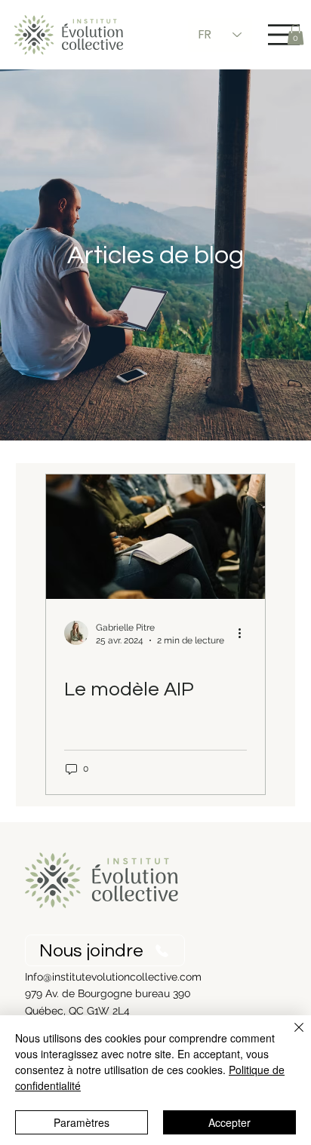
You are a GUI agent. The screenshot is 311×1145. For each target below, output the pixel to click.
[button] (295, 34)
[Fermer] (290, 1036)
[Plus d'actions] (245, 633)
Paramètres (81, 1122)
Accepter (229, 1122)
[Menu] (284, 35)
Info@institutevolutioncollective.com (113, 977)
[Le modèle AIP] (155, 536)
